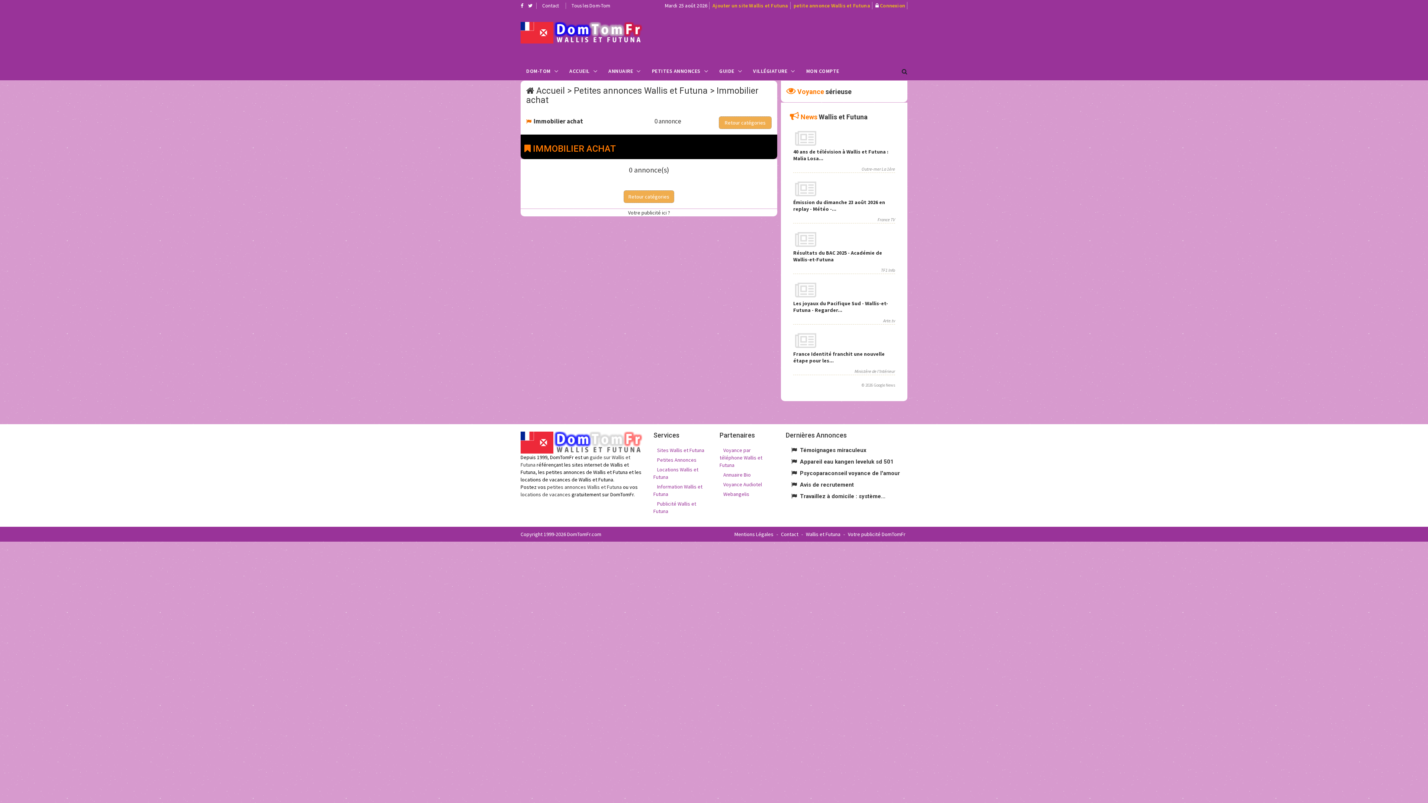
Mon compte (822, 71)
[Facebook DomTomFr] (522, 5)
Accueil (579, 71)
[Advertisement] (788, 35)
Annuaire (620, 71)
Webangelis (736, 494)
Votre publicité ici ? (649, 212)
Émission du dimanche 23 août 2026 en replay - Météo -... (839, 205)
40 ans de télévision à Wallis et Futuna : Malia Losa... (840, 155)
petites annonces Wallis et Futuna (584, 487)
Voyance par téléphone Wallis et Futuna (741, 457)
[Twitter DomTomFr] (530, 5)
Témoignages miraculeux (833, 450)
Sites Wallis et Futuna (680, 450)
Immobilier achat (558, 121)
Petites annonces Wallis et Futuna (641, 91)
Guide (726, 71)
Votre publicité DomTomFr (877, 534)
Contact (550, 6)
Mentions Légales (754, 534)
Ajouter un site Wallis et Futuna (750, 5)
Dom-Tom (538, 71)
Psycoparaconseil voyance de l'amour (850, 473)
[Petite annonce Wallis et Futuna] (581, 32)
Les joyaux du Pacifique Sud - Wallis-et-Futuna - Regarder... (840, 306)
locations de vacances (545, 494)
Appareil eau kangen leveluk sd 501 (847, 461)
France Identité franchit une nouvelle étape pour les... (839, 357)
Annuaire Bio (737, 474)
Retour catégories (745, 122)
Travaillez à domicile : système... (842, 496)
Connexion (892, 5)
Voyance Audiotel (742, 484)
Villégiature (770, 71)
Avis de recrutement (827, 484)
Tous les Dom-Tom (591, 6)
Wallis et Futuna (823, 534)
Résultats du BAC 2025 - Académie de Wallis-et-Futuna (837, 256)
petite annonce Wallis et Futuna (832, 5)
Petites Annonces (676, 71)
